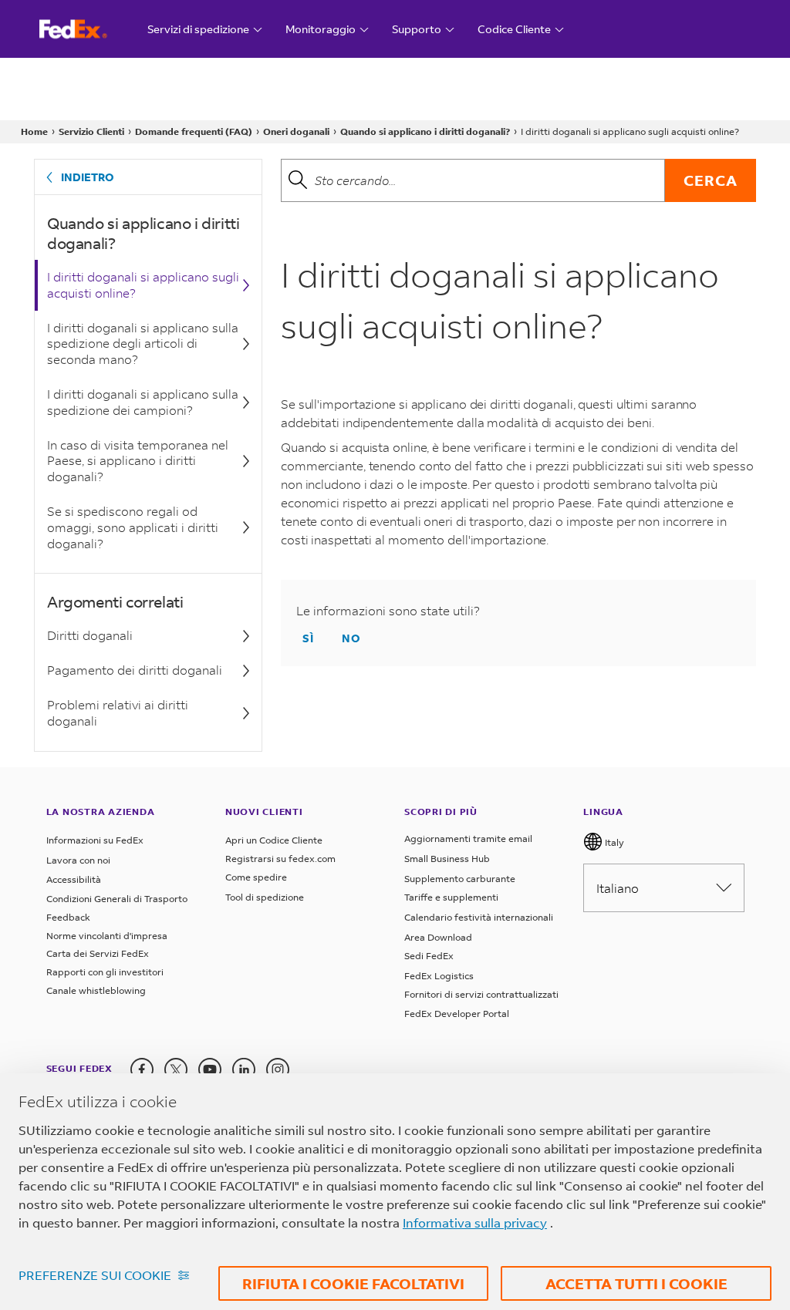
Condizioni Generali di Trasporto (116, 898)
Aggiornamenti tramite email (468, 838)
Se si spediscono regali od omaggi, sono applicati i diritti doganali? (132, 527)
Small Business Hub (447, 858)
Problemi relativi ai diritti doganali (117, 712)
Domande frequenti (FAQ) (193, 131)
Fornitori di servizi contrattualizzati (481, 994)
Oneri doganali (296, 131)
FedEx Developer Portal (456, 1013)
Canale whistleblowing (96, 990)
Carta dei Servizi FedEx (97, 953)
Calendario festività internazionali (478, 917)
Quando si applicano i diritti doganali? (425, 131)
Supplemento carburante (459, 878)
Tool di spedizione (264, 897)
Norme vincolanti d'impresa (106, 935)
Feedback (68, 917)
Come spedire (256, 877)
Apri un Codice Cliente (273, 840)
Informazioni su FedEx (94, 840)
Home (34, 131)
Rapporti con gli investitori (105, 972)
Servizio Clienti (91, 131)
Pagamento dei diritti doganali (134, 670)
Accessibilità (73, 879)
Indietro (87, 177)
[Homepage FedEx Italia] (87, 29)
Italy (613, 842)
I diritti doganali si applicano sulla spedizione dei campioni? (142, 402)
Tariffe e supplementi (451, 897)
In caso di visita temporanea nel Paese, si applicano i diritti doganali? (137, 460)
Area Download (438, 937)
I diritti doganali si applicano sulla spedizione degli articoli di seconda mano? (142, 343)
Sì (308, 638)
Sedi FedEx (429, 955)
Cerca (711, 180)
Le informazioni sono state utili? (388, 610)
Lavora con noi (78, 860)
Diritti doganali (90, 635)
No (351, 638)
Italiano (617, 888)
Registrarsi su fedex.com (280, 858)
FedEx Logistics (439, 976)
